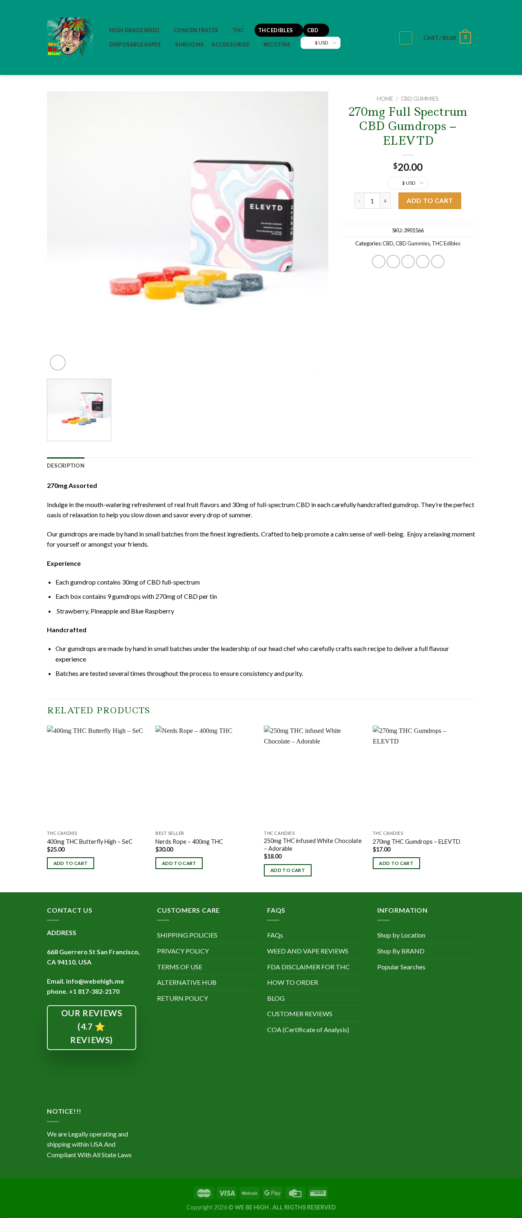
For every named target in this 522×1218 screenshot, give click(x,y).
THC (238, 30)
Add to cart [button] (70, 863)
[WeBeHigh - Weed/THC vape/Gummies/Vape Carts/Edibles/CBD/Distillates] (70, 37)
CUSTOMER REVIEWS (299, 1013)
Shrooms (189, 44)
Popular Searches (401, 967)
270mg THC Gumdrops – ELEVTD (416, 841)
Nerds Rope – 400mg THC (189, 841)
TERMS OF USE (179, 967)
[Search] (385, 38)
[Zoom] (58, 363)
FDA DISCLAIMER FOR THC (308, 967)
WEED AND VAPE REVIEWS (307, 951)
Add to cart (430, 200)
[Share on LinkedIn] (438, 261)
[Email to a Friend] (408, 261)
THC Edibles (275, 30)
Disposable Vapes (135, 44)
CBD (313, 30)
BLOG (276, 998)
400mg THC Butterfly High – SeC (90, 841)
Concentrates (196, 30)
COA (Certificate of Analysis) (308, 1029)
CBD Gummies (420, 98)
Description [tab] (65, 465)
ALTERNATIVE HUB (187, 982)
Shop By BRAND (401, 951)
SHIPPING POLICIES (187, 935)
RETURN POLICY (182, 998)
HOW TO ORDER (292, 982)
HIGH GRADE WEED (134, 30)
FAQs (275, 935)
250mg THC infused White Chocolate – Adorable (313, 844)
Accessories (230, 44)
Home (385, 98)
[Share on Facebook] (378, 261)
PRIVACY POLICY (183, 951)
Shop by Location (401, 935)
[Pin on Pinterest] (422, 261)
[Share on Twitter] (393, 261)
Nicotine (276, 44)
